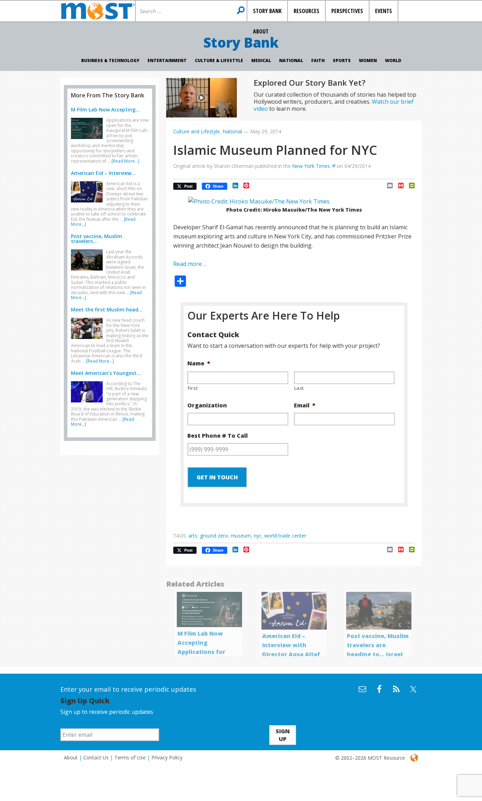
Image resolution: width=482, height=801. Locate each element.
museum (241, 535)
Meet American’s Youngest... (106, 373)
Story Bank (241, 42)
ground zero (214, 535)
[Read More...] (125, 161)
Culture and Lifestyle (196, 131)
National (291, 60)
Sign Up (283, 735)
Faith (318, 60)
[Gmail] (398, 185)
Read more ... (189, 264)
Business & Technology (110, 60)
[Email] (387, 185)
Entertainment (167, 60)
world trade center (285, 535)
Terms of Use (130, 757)
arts (192, 535)
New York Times (311, 166)
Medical (261, 60)
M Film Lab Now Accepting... (105, 109)
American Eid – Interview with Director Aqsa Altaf (291, 645)
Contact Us (96, 757)
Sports (342, 60)
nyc (257, 535)
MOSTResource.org (97, 11)
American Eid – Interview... (103, 173)
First (193, 388)
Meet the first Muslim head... (107, 309)
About (71, 757)
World (393, 60)
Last (299, 388)
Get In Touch (217, 477)
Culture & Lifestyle (219, 60)
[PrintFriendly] (409, 185)
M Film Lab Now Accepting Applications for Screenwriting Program (201, 652)
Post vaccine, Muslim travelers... (96, 238)
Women (368, 60)
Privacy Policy (166, 757)
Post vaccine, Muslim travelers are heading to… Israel (378, 645)
